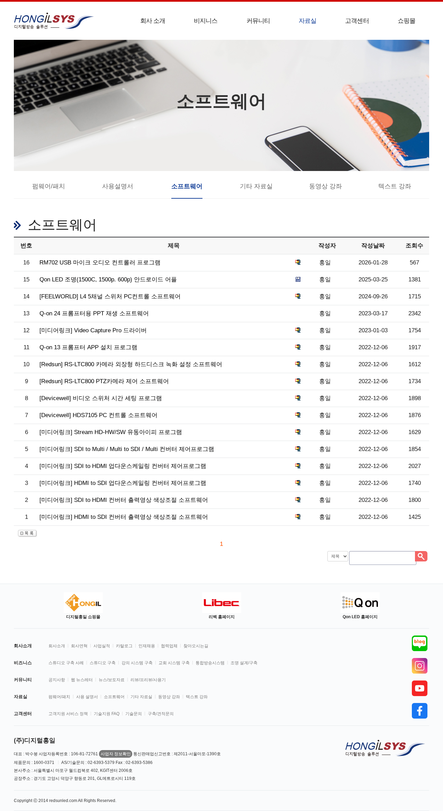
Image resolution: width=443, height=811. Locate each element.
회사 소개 (152, 20)
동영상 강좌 (325, 186)
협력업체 (169, 645)
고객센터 (357, 20)
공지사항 (56, 679)
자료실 (307, 20)
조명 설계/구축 (243, 662)
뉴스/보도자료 (112, 679)
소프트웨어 (186, 186)
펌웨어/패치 (48, 186)
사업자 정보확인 (116, 753)
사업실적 (101, 645)
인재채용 (146, 645)
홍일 (325, 262)
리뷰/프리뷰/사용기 (148, 679)
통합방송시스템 (210, 662)
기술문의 (133, 713)
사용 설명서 (87, 696)
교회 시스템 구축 (174, 662)
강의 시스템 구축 (137, 662)
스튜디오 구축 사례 (66, 662)
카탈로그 (124, 645)
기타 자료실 (256, 186)
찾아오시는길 (195, 645)
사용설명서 (117, 186)
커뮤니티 (258, 20)
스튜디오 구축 (103, 662)
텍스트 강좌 (394, 186)
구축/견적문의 (161, 713)
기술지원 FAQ (106, 713)
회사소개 (56, 645)
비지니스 (205, 20)
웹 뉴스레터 (82, 679)
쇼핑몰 (406, 20)
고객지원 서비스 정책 (68, 713)
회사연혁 (79, 645)
